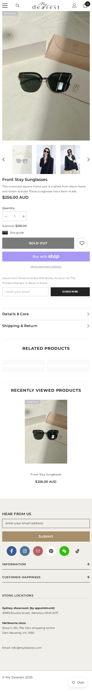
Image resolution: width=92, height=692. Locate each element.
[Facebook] (12, 551)
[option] (46, 76)
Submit (46, 536)
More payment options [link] (46, 266)
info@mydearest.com (27, 647)
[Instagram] (25, 551)
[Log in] (74, 5)
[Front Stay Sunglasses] (46, 435)
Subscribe (70, 291)
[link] (82, 243)
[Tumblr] (38, 551)
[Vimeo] (64, 551)
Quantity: (8, 208)
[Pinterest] (51, 551)
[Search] (17, 5)
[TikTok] (77, 551)
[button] (3, 159)
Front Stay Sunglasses (46, 474)
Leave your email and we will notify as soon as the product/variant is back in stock (38, 280)
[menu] (5, 5)
